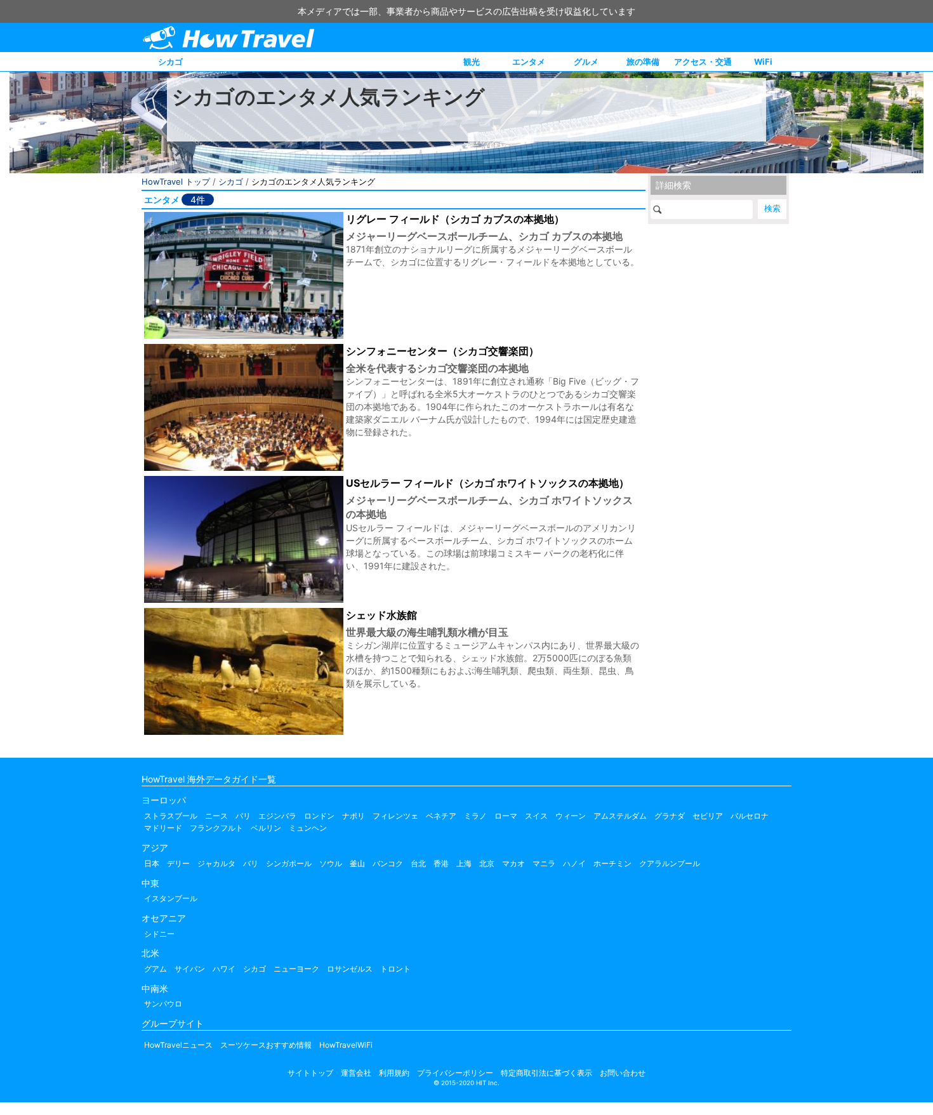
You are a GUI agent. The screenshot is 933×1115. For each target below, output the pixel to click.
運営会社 (356, 1073)
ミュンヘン (308, 828)
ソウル (330, 863)
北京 (486, 863)
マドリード (163, 828)
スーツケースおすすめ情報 (266, 1045)
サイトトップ (310, 1073)
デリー (178, 863)
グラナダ (669, 816)
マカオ (513, 863)
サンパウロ (163, 1003)
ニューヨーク (296, 968)
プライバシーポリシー (455, 1073)
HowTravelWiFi (346, 1045)
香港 (441, 863)
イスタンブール (170, 898)
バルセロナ (750, 816)
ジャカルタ (216, 863)
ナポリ (353, 816)
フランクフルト (216, 828)
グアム (155, 968)
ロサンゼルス (350, 968)
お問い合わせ (622, 1073)
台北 (418, 863)
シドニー (159, 934)
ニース (216, 816)
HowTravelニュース (178, 1045)
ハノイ (574, 863)
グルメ (586, 61)
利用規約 (394, 1073)
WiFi (763, 61)
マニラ (544, 863)
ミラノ (475, 816)
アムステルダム (620, 816)
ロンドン (319, 816)
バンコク (388, 863)
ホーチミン (612, 863)
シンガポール (289, 863)
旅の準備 (642, 61)
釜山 (357, 863)
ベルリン (266, 828)
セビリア (707, 816)
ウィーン (570, 816)
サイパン (190, 968)
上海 (464, 863)
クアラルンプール (669, 863)
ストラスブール (170, 816)
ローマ (505, 816)
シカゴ (170, 61)
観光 (471, 61)
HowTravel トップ (176, 181)
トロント (395, 968)
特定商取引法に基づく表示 (546, 1073)
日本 (151, 863)
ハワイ (224, 968)
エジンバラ (277, 816)
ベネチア (441, 816)
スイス (536, 816)
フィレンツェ (395, 816)
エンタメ (528, 61)
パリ (243, 816)
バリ (250, 863)
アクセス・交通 (703, 61)
